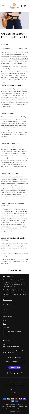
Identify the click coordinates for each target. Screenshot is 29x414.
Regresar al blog (15, 270)
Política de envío (20, 408)
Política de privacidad (22, 406)
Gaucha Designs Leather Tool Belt (17, 91)
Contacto (5, 335)
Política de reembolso (11, 406)
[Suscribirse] (22, 362)
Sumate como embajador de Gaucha (12, 331)
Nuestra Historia (7, 316)
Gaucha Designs (13, 404)
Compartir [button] (5, 44)
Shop (4, 320)
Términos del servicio (10, 408)
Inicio (4, 313)
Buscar (5, 309)
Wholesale (6, 327)
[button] (3, 6)
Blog (4, 324)
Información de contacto (15, 411)
